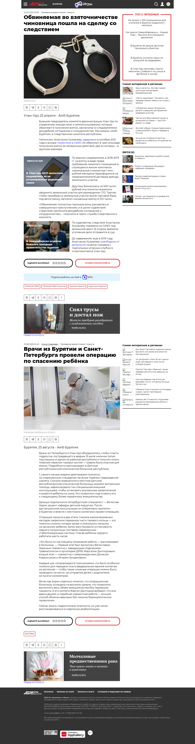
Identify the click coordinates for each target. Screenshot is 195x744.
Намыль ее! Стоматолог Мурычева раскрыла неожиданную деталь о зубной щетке (152, 401)
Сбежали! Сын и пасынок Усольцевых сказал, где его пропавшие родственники (153, 391)
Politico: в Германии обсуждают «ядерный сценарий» (150, 167)
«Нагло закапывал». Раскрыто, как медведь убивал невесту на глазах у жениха (153, 100)
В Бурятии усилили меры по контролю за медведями (147, 59)
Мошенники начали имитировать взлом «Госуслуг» (151, 187)
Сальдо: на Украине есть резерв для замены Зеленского (152, 197)
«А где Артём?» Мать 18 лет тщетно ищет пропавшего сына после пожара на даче (152, 361)
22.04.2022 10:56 (31, 12)
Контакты (48, 692)
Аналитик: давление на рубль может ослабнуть (152, 157)
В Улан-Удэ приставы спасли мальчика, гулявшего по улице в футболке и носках (147, 71)
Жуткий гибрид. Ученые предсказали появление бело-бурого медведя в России (153, 130)
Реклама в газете (86, 692)
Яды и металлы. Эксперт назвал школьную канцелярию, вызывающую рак (151, 90)
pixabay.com (29, 100)
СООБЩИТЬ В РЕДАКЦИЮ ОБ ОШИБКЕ (114, 692)
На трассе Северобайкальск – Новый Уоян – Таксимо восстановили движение (147, 35)
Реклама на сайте (65, 692)
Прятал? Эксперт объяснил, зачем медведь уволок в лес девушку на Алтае (152, 371)
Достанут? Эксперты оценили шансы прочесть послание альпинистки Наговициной (153, 351)
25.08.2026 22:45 (31, 344)
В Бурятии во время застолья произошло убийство (146, 47)
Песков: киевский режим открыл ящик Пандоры (150, 177)
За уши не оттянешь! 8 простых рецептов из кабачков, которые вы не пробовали (153, 140)
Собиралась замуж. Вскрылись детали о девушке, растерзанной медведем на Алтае (151, 110)
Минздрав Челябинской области (39, 432)
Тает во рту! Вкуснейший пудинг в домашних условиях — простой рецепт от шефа (152, 120)
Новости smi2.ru (34, 335)
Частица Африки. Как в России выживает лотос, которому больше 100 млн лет (152, 381)
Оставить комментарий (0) (97, 263)
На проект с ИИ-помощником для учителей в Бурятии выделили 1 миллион (147, 23)
